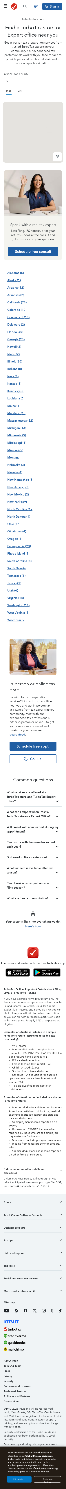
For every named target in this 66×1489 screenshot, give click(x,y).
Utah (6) (12, 590)
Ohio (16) (13, 524)
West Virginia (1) (18, 612)
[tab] (8, 91)
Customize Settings (47, 1480)
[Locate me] (57, 156)
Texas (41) (14, 583)
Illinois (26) (14, 361)
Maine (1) (13, 406)
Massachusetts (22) (20, 420)
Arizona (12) (15, 287)
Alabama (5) (15, 273)
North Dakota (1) (18, 516)
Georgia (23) (16, 339)
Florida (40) (15, 332)
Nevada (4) (14, 472)
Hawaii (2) (14, 346)
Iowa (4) (13, 376)
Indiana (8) (14, 369)
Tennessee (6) (16, 575)
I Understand (19, 1479)
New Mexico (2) (18, 494)
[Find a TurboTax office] (36, 6)
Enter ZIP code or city (15, 74)
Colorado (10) (16, 310)
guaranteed (17, 734)
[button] (33, 1171)
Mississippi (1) (16, 443)
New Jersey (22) (18, 487)
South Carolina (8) (19, 561)
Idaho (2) (13, 354)
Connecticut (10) (18, 317)
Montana (13, 457)
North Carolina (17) (20, 509)
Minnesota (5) (16, 435)
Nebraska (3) (16, 465)
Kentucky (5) (15, 391)
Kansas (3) (14, 383)
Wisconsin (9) (16, 620)
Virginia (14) (15, 598)
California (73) (17, 302)
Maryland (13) (16, 413)
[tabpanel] (33, 132)
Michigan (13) (16, 428)
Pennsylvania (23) (19, 546)
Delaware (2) (16, 324)
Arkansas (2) (15, 295)
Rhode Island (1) (18, 553)
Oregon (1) (14, 539)
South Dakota (16, 568)
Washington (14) (18, 605)
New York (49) (17, 502)
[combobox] (36, 80)
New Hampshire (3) (20, 479)
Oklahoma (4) (16, 531)
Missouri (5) (15, 450)
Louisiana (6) (15, 398)
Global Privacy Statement (38, 1455)
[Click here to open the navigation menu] (5, 6)
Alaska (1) (14, 280)
